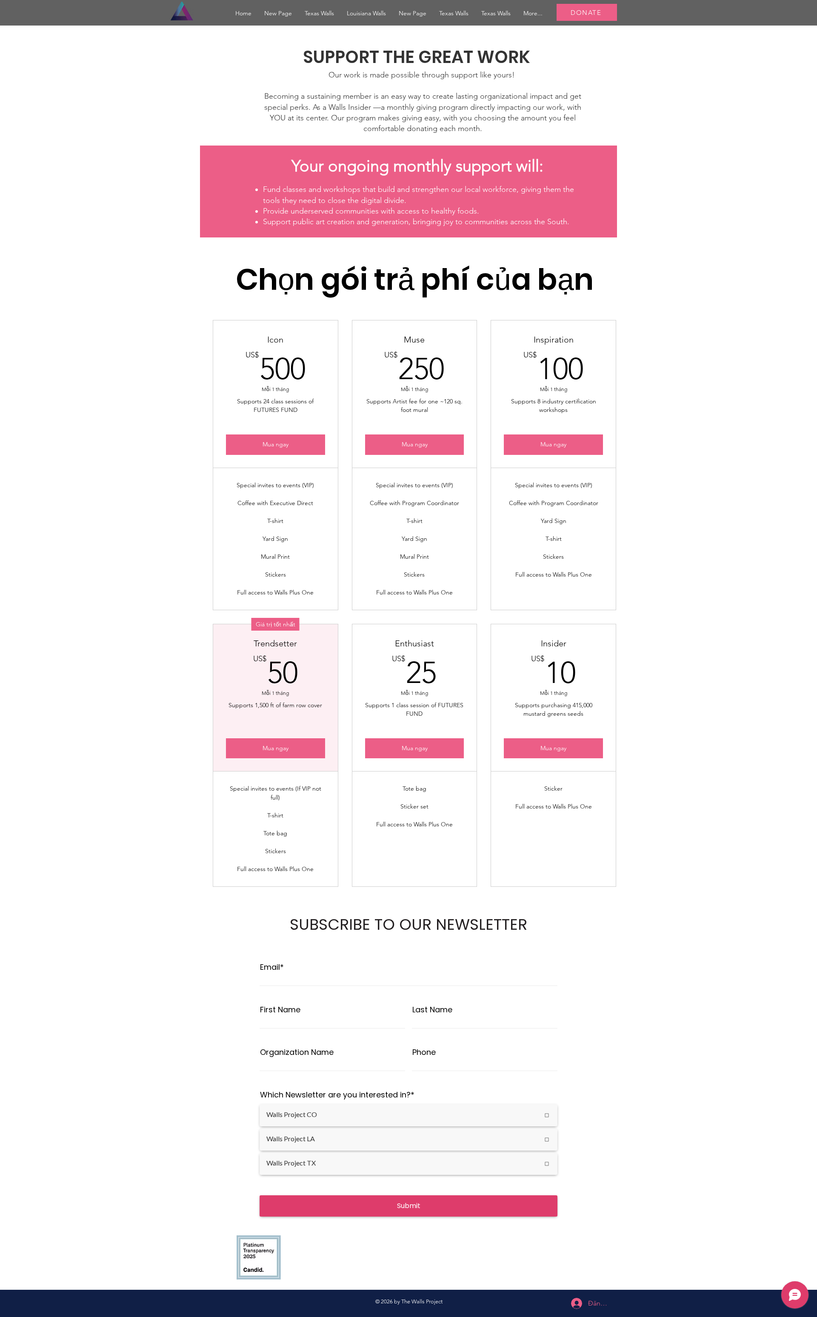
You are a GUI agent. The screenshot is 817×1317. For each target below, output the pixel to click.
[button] (366, 13)
